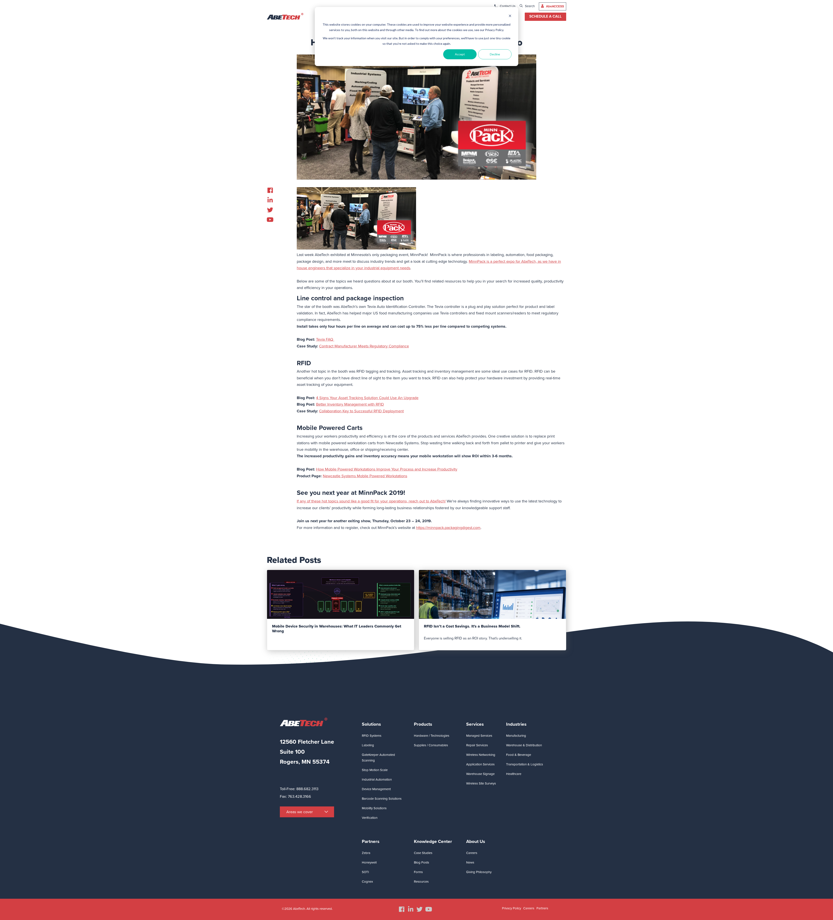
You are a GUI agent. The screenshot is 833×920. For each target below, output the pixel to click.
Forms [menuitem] (418, 872)
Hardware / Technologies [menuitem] (431, 736)
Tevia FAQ (325, 339)
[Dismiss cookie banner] (510, 16)
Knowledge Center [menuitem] (433, 841)
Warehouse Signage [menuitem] (480, 774)
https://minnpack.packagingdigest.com (448, 527)
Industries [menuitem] (516, 724)
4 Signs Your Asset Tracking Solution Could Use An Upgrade (367, 397)
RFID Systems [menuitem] (371, 736)
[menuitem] (270, 190)
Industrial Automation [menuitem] (377, 779)
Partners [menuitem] (370, 841)
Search (530, 6)
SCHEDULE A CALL (545, 16)
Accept (460, 54)
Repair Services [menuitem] (477, 745)
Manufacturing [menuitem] (516, 736)
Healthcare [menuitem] (513, 774)
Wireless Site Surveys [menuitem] (481, 783)
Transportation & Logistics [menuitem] (524, 764)
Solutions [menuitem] (371, 724)
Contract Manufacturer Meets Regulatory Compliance (364, 346)
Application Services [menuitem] (480, 764)
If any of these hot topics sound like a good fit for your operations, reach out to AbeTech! (371, 501)
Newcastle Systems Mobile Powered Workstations (365, 476)
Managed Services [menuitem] (479, 736)
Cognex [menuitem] (367, 882)
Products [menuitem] (423, 724)
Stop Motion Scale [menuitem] (375, 770)
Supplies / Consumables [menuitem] (431, 745)
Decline (495, 54)
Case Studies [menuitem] (423, 853)
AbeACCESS (555, 6)
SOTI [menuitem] (365, 872)
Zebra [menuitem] (366, 853)
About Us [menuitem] (475, 841)
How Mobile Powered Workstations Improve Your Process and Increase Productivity (386, 469)
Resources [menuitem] (421, 882)
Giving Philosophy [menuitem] (479, 872)
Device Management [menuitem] (376, 789)
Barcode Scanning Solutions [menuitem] (382, 799)
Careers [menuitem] (471, 853)
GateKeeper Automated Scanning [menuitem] (378, 757)
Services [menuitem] (475, 724)
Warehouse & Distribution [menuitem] (524, 745)
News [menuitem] (470, 862)
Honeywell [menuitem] (369, 862)
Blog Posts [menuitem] (421, 862)
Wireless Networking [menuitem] (480, 755)
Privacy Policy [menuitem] (511, 908)
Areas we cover (299, 812)
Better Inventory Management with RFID (350, 404)
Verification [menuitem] (369, 818)
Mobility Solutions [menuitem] (374, 808)
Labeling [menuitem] (368, 745)
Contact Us (507, 6)
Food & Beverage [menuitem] (518, 755)
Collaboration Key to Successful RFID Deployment (361, 411)
